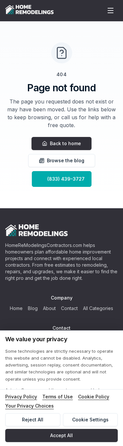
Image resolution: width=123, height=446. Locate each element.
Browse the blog (65, 160)
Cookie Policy (93, 396)
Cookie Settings (90, 419)
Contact (69, 308)
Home (16, 308)
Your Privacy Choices (29, 406)
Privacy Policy (21, 396)
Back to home (65, 143)
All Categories (98, 308)
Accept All (61, 435)
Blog (33, 308)
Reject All (32, 419)
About (49, 308)
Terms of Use (57, 396)
